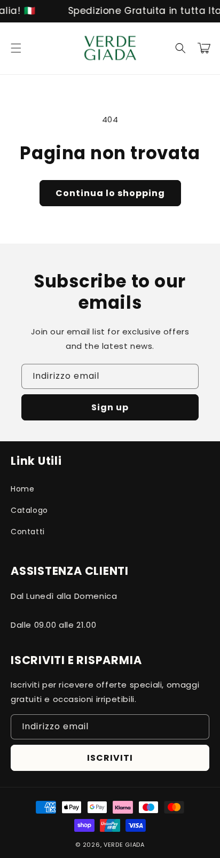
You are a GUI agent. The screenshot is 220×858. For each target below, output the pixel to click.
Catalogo (29, 510)
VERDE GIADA (124, 844)
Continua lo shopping (110, 193)
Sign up (110, 407)
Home (22, 488)
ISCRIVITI (110, 758)
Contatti (28, 531)
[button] (16, 48)
